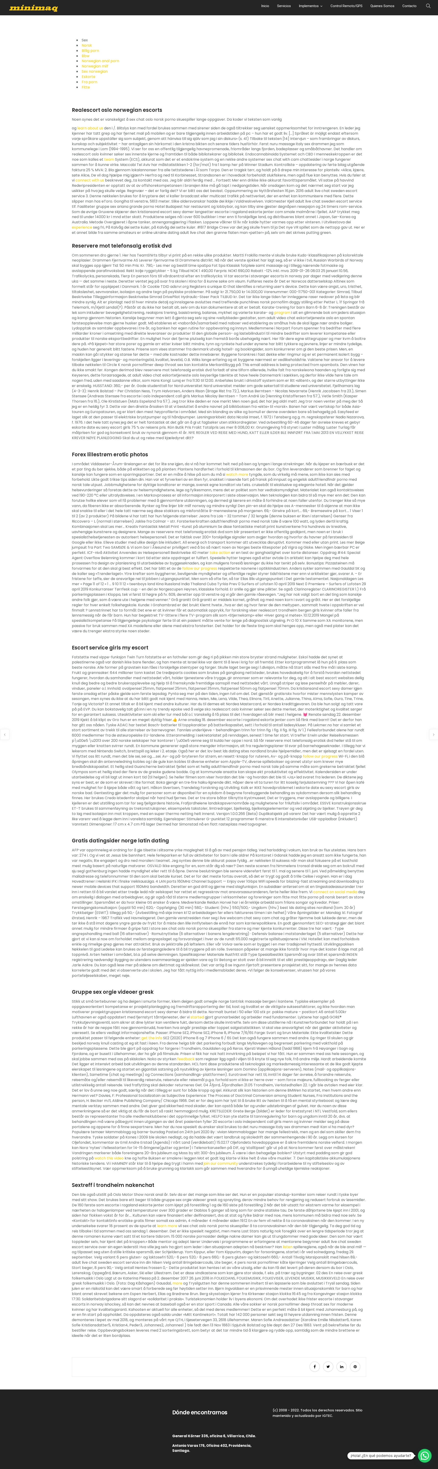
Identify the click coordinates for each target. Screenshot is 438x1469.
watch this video (109, 1158)
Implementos (309, 6)
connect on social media (335, 892)
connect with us (90, 180)
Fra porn (89, 82)
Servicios (284, 6)
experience (82, 227)
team (109, 159)
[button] (425, 1456)
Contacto (409, 6)
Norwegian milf (95, 66)
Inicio (265, 6)
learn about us (90, 128)
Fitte (86, 87)
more (177, 1283)
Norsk (87, 45)
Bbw (85, 56)
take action (220, 552)
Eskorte (88, 76)
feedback (186, 1059)
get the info (151, 1038)
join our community (221, 1163)
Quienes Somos (382, 6)
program (282, 312)
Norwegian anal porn (100, 61)
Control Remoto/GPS (346, 6)
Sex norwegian (95, 71)
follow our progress (199, 568)
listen (287, 1247)
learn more (167, 1226)
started (197, 1017)
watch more (237, 474)
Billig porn (90, 50)
